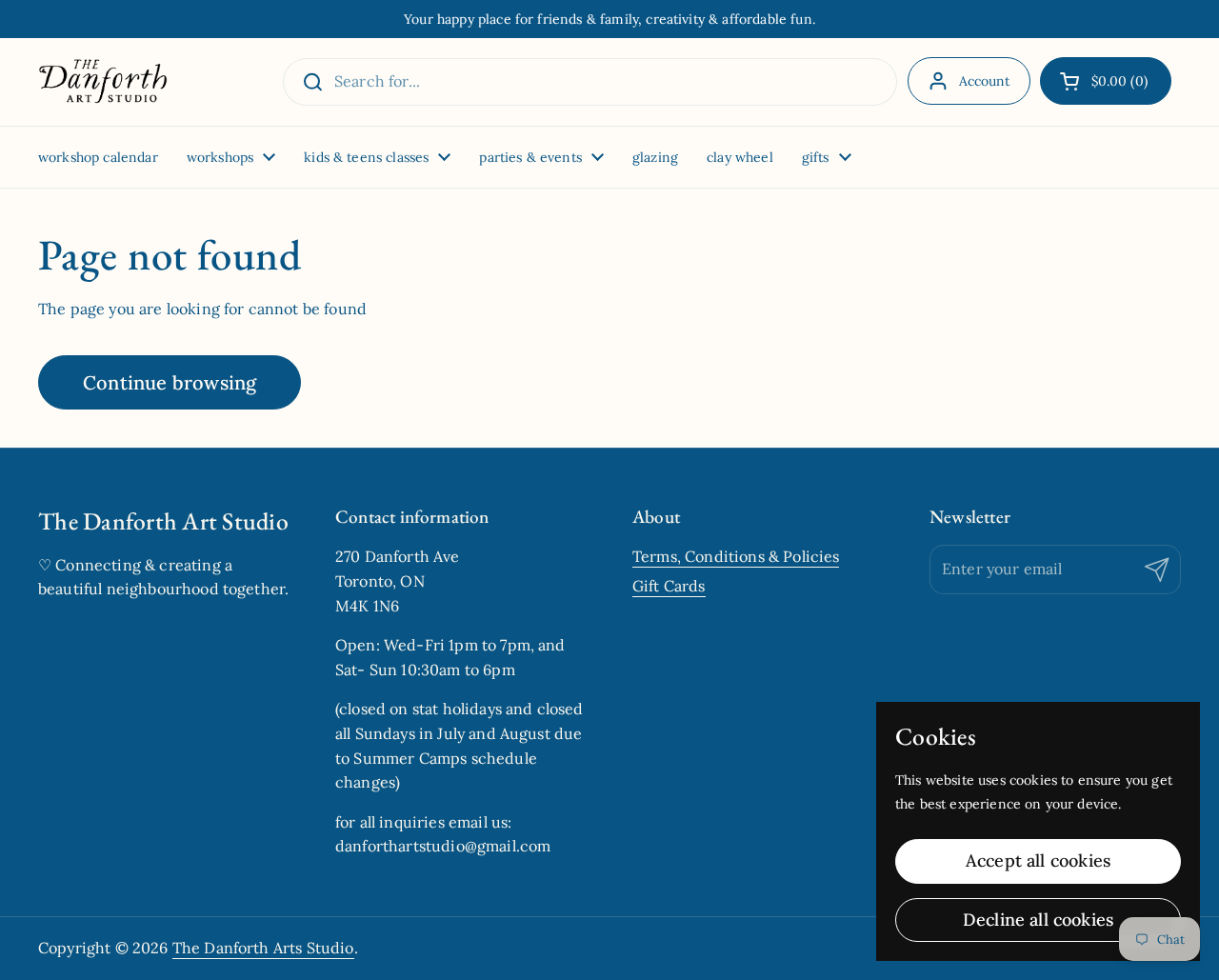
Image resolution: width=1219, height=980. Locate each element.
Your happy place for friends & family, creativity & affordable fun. (609, 19)
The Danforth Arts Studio (263, 947)
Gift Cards (669, 585)
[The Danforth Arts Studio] (103, 82)
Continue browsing (169, 382)
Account (984, 81)
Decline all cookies (1038, 919)
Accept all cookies (1038, 860)
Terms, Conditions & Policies (735, 556)
